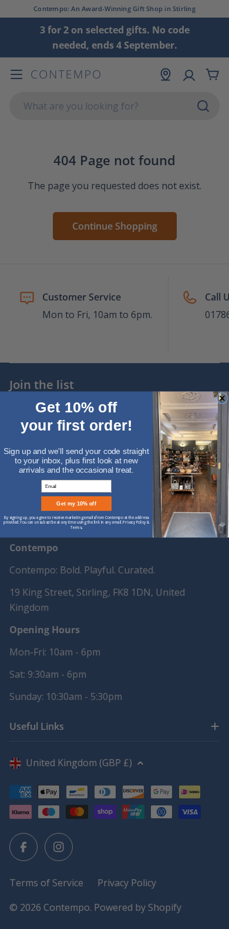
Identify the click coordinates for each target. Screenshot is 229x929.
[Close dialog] (222, 398)
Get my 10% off (76, 503)
